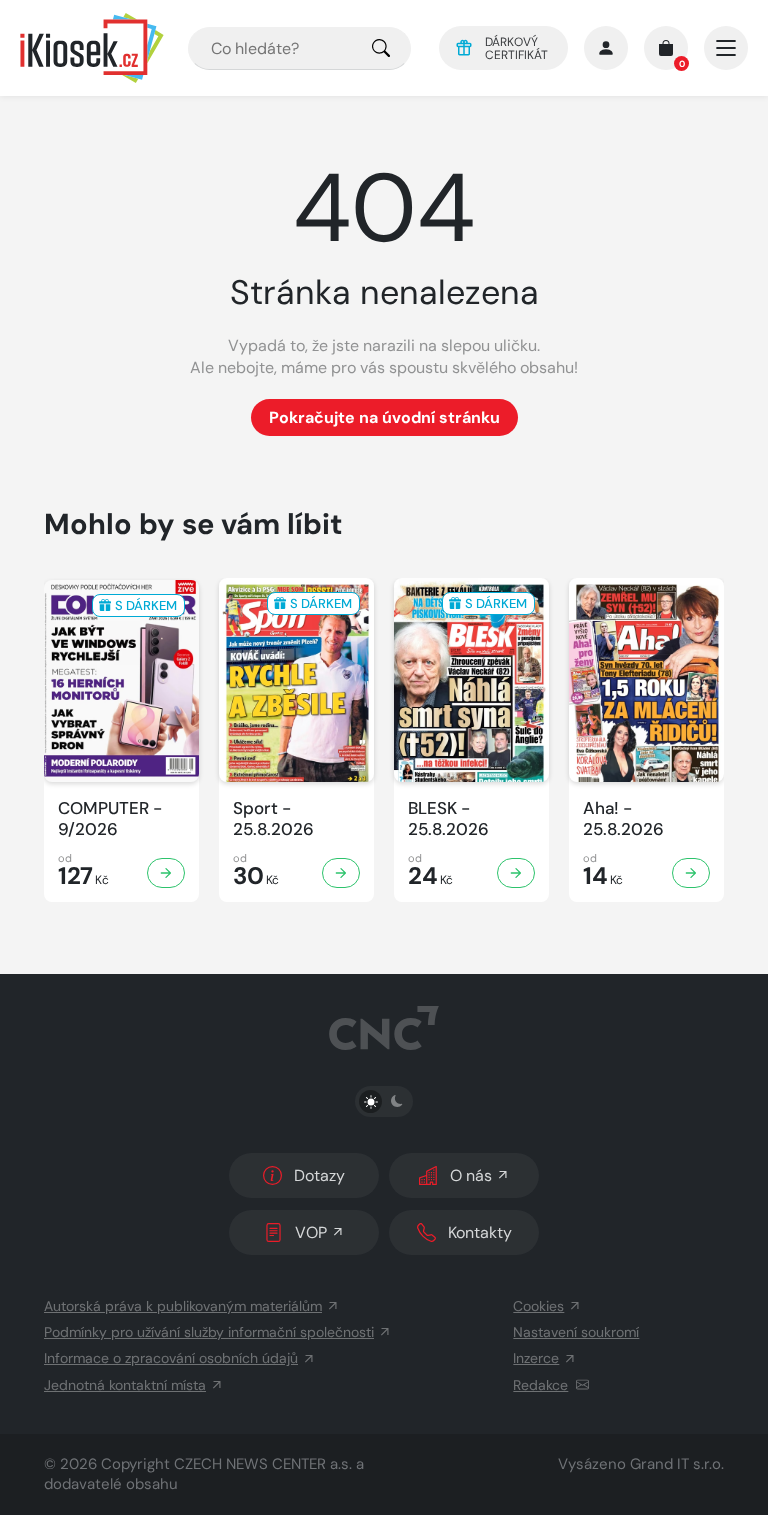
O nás (471, 1175)
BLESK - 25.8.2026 (448, 819)
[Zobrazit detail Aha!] (691, 873)
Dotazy (319, 1175)
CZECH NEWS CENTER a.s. (263, 1464)
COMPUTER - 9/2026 (110, 819)
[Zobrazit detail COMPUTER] (166, 873)
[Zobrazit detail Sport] (341, 873)
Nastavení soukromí (576, 1332)
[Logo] (92, 48)
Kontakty (480, 1232)
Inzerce (536, 1358)
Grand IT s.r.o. (677, 1464)
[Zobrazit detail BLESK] (516, 873)
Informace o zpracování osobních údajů (171, 1358)
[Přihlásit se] (606, 48)
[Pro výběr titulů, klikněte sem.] (381, 48)
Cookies (538, 1306)
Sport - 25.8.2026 (273, 819)
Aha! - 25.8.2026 (623, 819)
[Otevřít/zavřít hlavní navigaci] (726, 48)
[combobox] (299, 48)
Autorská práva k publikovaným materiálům (183, 1306)
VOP (311, 1232)
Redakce (540, 1385)
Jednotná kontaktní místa (125, 1385)
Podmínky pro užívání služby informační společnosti (209, 1332)
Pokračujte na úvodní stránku (384, 417)
